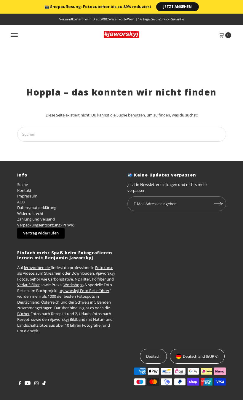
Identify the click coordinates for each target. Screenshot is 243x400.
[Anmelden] (218, 203)
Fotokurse (104, 267)
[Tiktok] (44, 383)
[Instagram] (36, 383)
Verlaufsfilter (28, 284)
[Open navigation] (14, 35)
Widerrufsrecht (30, 213)
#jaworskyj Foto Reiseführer (84, 290)
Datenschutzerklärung (36, 207)
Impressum (27, 196)
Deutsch (153, 356)
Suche (22, 184)
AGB (21, 202)
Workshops (73, 284)
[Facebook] (20, 383)
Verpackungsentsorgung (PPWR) (45, 225)
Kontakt (24, 190)
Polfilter (99, 279)
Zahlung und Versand (36, 219)
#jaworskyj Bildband (67, 319)
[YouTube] (28, 383)
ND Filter (82, 279)
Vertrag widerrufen (41, 233)
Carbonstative (60, 279)
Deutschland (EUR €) (200, 356)
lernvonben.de (37, 267)
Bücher (23, 313)
